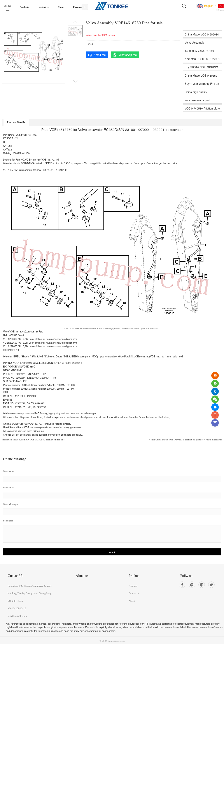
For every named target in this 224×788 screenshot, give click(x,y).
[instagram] (201, 584)
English (208, 6)
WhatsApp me (128, 55)
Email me (100, 55)
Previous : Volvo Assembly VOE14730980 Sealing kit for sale (33, 439)
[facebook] (182, 584)
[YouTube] (192, 584)
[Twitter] (211, 584)
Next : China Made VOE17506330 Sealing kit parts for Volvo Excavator (185, 439)
